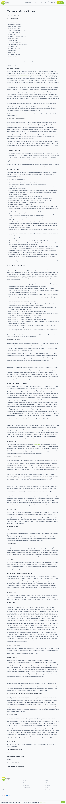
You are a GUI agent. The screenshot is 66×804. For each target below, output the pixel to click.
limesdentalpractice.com (24, 75)
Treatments (47, 787)
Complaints (47, 785)
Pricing (46, 780)
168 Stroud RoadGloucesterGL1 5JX (5, 787)
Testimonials (26, 785)
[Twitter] (4, 795)
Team (40, 2)
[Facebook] (2, 795)
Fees (45, 2)
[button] (28, 2)
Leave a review (26, 787)
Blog (24, 783)
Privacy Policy (37, 444)
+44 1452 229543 (6, 783)
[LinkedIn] (7, 795)
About (35, 2)
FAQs (46, 783)
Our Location (48, 789)
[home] (5, 3)
